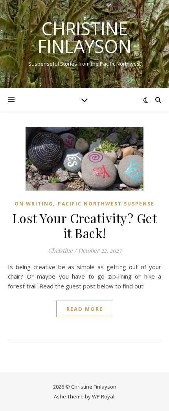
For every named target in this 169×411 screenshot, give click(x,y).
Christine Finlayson (84, 37)
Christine (60, 250)
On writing (34, 203)
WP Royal (103, 396)
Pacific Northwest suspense (106, 203)
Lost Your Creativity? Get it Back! (84, 225)
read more (84, 308)
